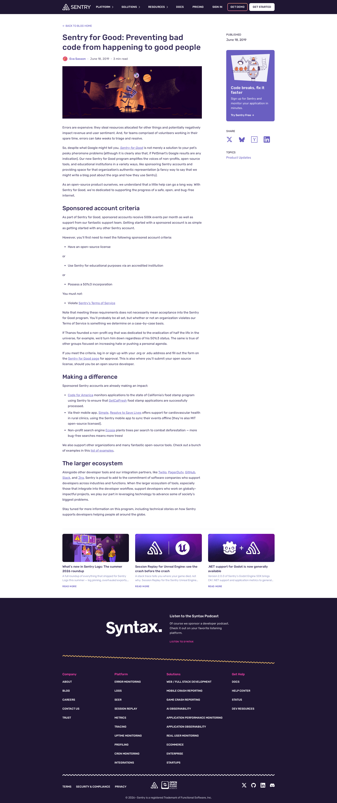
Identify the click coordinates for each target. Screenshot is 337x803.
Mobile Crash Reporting (184, 690)
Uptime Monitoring (128, 735)
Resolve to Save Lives (125, 412)
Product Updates (238, 157)
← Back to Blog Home (77, 26)
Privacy (120, 786)
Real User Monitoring (183, 735)
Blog (66, 690)
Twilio (162, 472)
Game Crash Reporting (183, 699)
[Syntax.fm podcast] (134, 629)
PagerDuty (176, 472)
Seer (117, 699)
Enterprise (175, 753)
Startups (173, 762)
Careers (68, 699)
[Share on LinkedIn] (267, 139)
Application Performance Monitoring (195, 717)
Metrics (120, 717)
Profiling (121, 744)
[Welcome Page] (76, 7)
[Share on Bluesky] (242, 139)
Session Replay (125, 708)
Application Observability (186, 726)
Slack (66, 478)
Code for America (80, 395)
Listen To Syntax (182, 641)
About (67, 681)
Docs (235, 681)
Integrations (124, 762)
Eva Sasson (77, 59)
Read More (69, 586)
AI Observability (179, 708)
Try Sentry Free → (242, 115)
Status (237, 699)
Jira (81, 478)
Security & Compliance (93, 786)
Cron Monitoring (126, 753)
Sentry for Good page (83, 358)
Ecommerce (175, 744)
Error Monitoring (127, 681)
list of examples (102, 450)
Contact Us (70, 708)
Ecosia (110, 430)
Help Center (241, 690)
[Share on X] (229, 139)
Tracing (120, 726)
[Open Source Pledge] (169, 785)
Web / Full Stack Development (189, 681)
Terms (66, 786)
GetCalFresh (118, 400)
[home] (154, 785)
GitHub (190, 472)
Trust (66, 717)
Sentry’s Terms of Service (97, 303)
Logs (118, 690)
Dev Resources (243, 708)
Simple (103, 412)
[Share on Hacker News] (254, 139)
